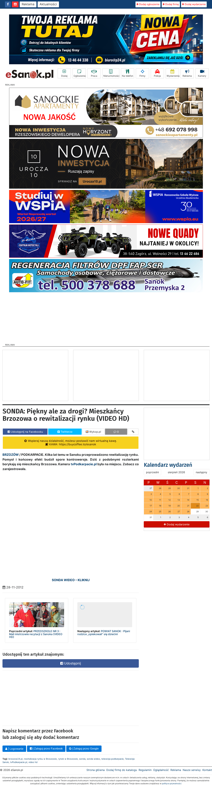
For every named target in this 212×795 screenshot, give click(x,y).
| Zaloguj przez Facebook (47, 748)
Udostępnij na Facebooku (26, 431)
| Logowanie (15, 748)
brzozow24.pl (15, 758)
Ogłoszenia (80, 75)
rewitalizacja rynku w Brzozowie (40, 758)
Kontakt (207, 770)
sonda (82, 758)
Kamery (202, 75)
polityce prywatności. (172, 783)
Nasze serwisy (192, 770)
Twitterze (66, 431)
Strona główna (95, 770)
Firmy (142, 75)
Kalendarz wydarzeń (168, 465)
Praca (94, 75)
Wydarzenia (173, 75)
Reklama (28, 4)
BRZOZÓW (10, 455)
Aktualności (48, 4)
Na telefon (127, 75)
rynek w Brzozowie (68, 758)
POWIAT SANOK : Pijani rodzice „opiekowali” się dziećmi (103, 632)
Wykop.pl (94, 431)
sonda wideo (93, 758)
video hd (32, 762)
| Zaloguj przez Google (85, 748)
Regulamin (145, 770)
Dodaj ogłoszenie (148, 4)
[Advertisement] (106, 317)
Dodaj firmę (172, 4)
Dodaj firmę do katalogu (121, 770)
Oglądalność (161, 770)
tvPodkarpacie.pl (84, 464)
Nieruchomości (111, 75)
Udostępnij (72, 663)
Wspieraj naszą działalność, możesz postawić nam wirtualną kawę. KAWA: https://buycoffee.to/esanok (72, 442)
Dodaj (64, 75)
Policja (157, 75)
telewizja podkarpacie (112, 758)
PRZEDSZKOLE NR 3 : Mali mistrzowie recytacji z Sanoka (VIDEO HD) (35, 634)
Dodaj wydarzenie (195, 4)
